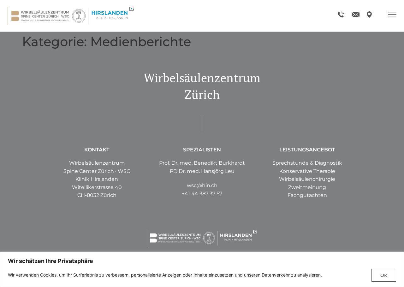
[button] (307, 187)
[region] (202, 269)
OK (383, 275)
